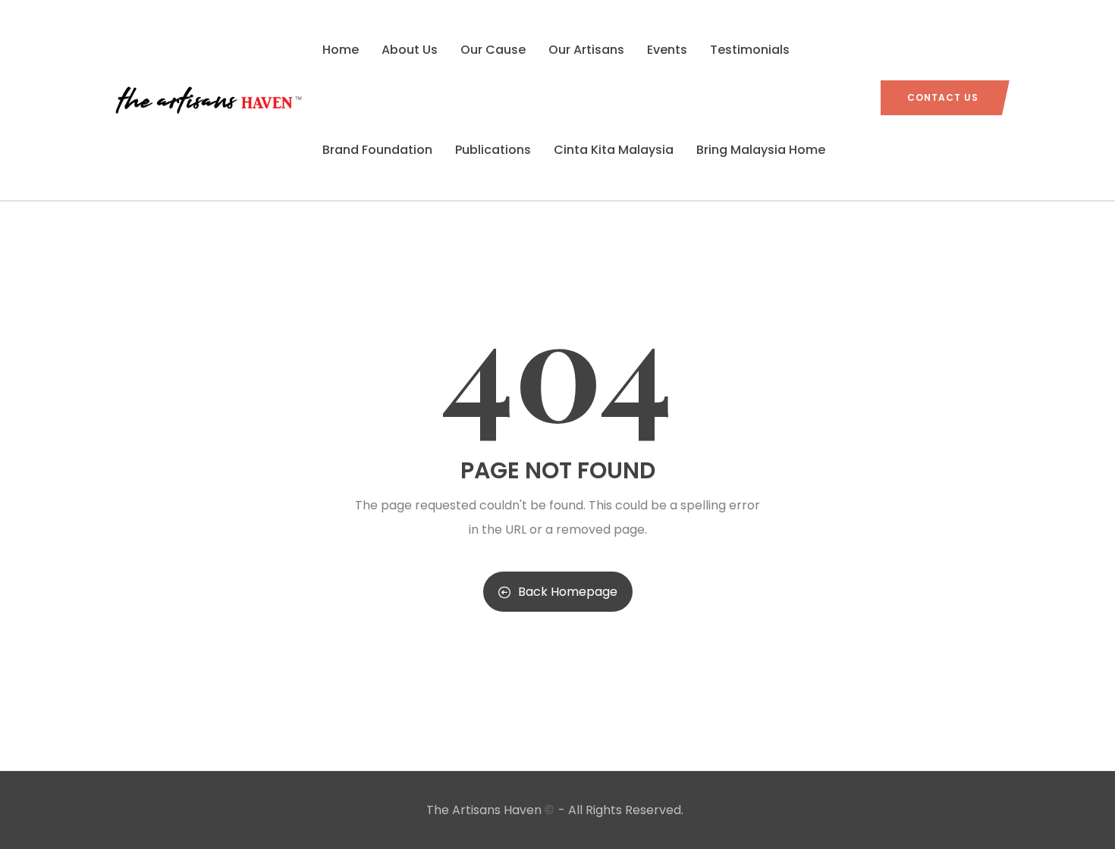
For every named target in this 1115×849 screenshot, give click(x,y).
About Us (410, 49)
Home (340, 49)
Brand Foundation (377, 149)
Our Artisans (586, 49)
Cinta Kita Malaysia (614, 149)
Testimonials (750, 49)
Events (667, 49)
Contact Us (942, 97)
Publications (493, 149)
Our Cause (493, 49)
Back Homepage (567, 591)
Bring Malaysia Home (760, 149)
